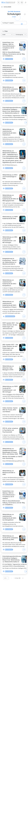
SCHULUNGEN (7, 6)
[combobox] (7, 34)
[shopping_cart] (22, 2)
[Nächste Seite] (23, 578)
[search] (18, 2)
